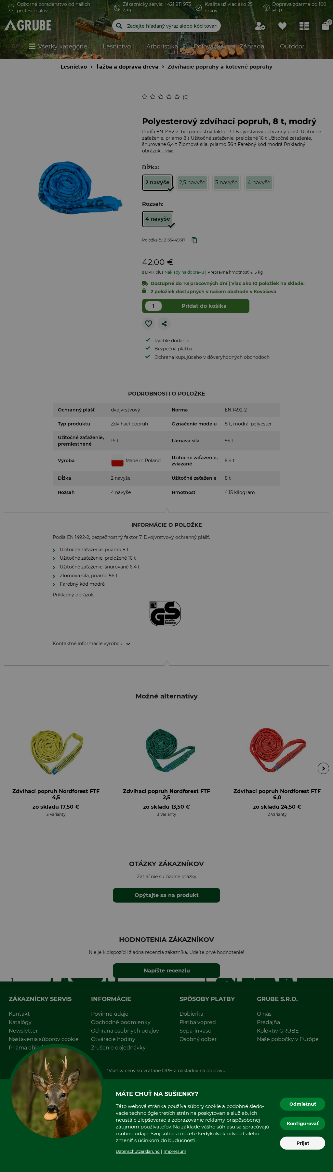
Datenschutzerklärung (138, 1151)
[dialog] (166, 586)
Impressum (175, 1151)
